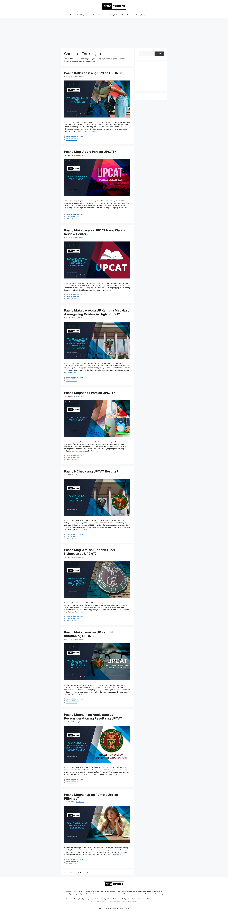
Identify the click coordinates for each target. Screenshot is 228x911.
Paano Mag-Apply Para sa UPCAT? (90, 152)
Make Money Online (112, 15)
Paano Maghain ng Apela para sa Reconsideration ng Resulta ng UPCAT (93, 716)
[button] (157, 15)
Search (159, 54)
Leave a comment (71, 140)
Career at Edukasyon (72, 136)
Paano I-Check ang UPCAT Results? (91, 471)
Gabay (81, 136)
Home (71, 15)
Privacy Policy (140, 15)
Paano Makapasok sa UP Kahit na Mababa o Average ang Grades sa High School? (96, 312)
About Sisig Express (83, 15)
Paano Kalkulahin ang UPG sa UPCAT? (93, 73)
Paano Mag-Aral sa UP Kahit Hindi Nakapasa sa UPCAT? (89, 551)
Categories (96, 15)
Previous (68, 872)
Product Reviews (127, 15)
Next (87, 872)
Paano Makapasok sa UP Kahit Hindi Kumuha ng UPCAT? (91, 634)
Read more (94, 131)
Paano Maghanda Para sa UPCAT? (89, 393)
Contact (151, 15)
